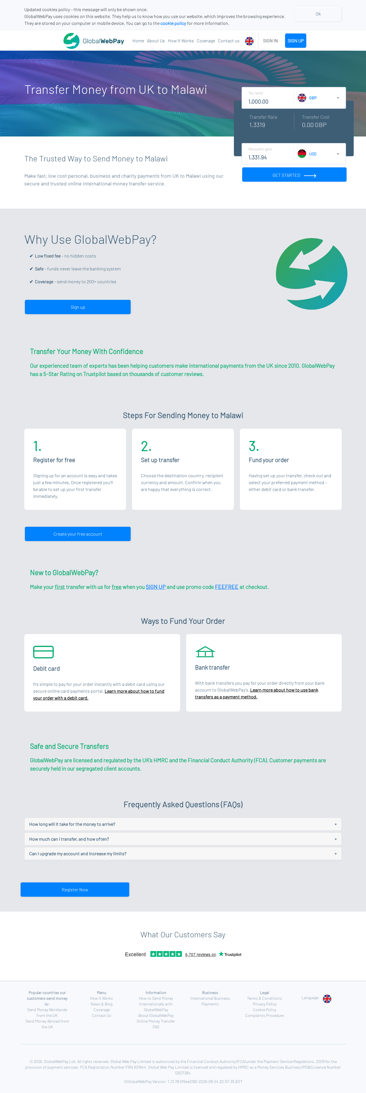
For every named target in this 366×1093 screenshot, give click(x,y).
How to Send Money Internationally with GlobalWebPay (156, 1004)
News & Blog (101, 1003)
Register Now (75, 889)
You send (255, 93)
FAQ (156, 1026)
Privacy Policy (265, 1003)
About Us (156, 40)
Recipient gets (260, 149)
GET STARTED (286, 175)
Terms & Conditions (264, 998)
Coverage (206, 40)
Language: (311, 997)
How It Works (181, 40)
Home (138, 40)
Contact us (229, 40)
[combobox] (250, 40)
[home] (79, 40)
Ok (318, 13)
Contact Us (101, 1015)
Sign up (78, 307)
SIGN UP (296, 40)
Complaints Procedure (264, 1015)
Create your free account (77, 533)
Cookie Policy (264, 1009)
